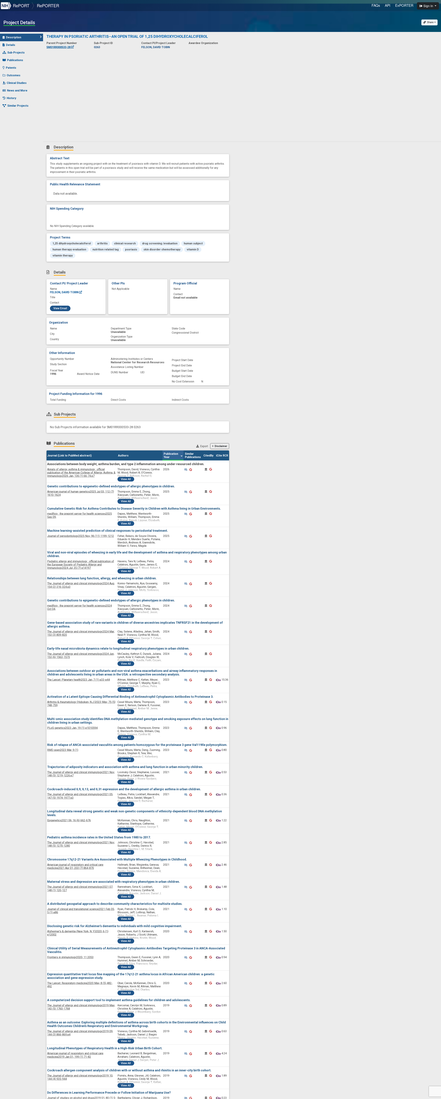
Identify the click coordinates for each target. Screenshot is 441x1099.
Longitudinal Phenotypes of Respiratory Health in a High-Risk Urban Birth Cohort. (104, 1048)
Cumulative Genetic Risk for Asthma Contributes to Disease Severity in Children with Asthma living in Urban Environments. (134, 508)
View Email (60, 308)
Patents (11, 67)
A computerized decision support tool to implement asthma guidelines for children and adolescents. (119, 1000)
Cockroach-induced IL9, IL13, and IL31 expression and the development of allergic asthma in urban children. (124, 789)
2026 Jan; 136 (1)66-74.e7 (81, 473)
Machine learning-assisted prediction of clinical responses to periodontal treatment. (107, 530)
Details (10, 45)
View (126, 479)
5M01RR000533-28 (59, 47)
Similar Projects (17, 105)
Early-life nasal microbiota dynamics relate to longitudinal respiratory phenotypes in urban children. (118, 648)
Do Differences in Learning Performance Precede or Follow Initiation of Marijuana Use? (109, 1092)
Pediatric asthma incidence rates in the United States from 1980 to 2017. (99, 837)
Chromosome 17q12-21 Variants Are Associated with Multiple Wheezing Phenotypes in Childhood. (117, 859)
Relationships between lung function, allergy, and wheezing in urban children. (102, 578)
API (387, 5)
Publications (15, 60)
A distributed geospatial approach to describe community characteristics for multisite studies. (114, 904)
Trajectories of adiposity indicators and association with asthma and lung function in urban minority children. (125, 767)
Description (13, 37)
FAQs (376, 5)
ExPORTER (404, 5)
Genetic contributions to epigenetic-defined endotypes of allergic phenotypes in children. (111, 486)
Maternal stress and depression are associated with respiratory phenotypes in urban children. (113, 881)
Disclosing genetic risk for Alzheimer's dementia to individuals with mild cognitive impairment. (114, 926)
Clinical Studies (17, 83)
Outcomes (13, 75)
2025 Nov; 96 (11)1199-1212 (80, 536)
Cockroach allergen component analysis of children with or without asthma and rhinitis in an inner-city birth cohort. (129, 1070)
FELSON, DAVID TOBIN (64, 292)
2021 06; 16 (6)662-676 (69, 820)
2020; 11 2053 (70, 957)
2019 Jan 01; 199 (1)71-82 (75, 1055)
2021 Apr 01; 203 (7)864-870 (75, 866)
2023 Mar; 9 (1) (62, 750)
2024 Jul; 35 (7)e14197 (80, 565)
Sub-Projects (16, 52)
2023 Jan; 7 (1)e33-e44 (78, 679)
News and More (17, 90)
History (11, 98)
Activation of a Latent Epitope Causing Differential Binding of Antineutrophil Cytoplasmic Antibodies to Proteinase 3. (130, 696)
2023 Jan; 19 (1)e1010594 (72, 728)
